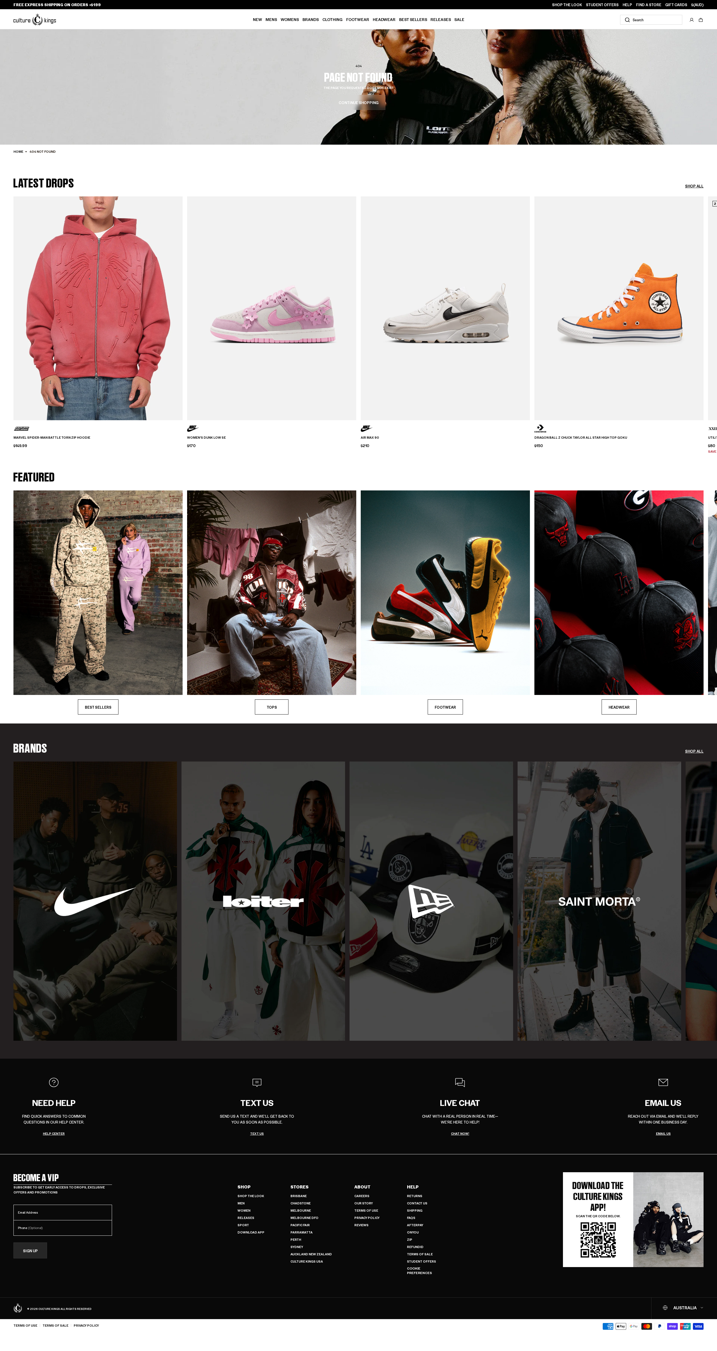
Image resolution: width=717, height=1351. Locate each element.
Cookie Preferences (419, 1270)
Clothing (332, 19)
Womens (290, 19)
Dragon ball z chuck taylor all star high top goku (580, 437)
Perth (295, 1239)
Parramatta (301, 1232)
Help (413, 1187)
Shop (244, 1187)
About (362, 1187)
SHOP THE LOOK (567, 5)
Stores (299, 1187)
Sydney (296, 1246)
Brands (310, 19)
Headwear (384, 19)
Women (244, 1210)
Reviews (361, 1225)
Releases (440, 19)
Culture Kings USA (306, 1261)
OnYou (413, 1232)
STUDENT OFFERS (602, 5)
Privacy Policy (367, 1217)
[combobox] (651, 20)
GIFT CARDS (676, 5)
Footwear (357, 19)
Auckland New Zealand (311, 1254)
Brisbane (298, 1195)
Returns (414, 1195)
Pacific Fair (300, 1225)
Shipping (414, 1210)
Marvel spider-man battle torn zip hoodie (51, 437)
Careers (361, 1195)
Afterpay (415, 1225)
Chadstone (300, 1203)
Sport (243, 1225)
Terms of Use (366, 1210)
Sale (459, 19)
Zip (409, 1239)
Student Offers (421, 1261)
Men (241, 1203)
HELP (627, 5)
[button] (701, 20)
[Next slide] (703, 304)
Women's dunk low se (206, 437)
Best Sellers (413, 19)
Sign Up (30, 1250)
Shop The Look (251, 1195)
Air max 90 (370, 437)
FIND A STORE (648, 5)
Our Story (363, 1203)
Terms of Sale (420, 1254)
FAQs (411, 1217)
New (257, 19)
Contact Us (417, 1203)
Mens (271, 19)
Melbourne (300, 1210)
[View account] (692, 20)
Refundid (415, 1246)
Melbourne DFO (304, 1217)
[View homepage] (34, 19)
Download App (251, 1232)
